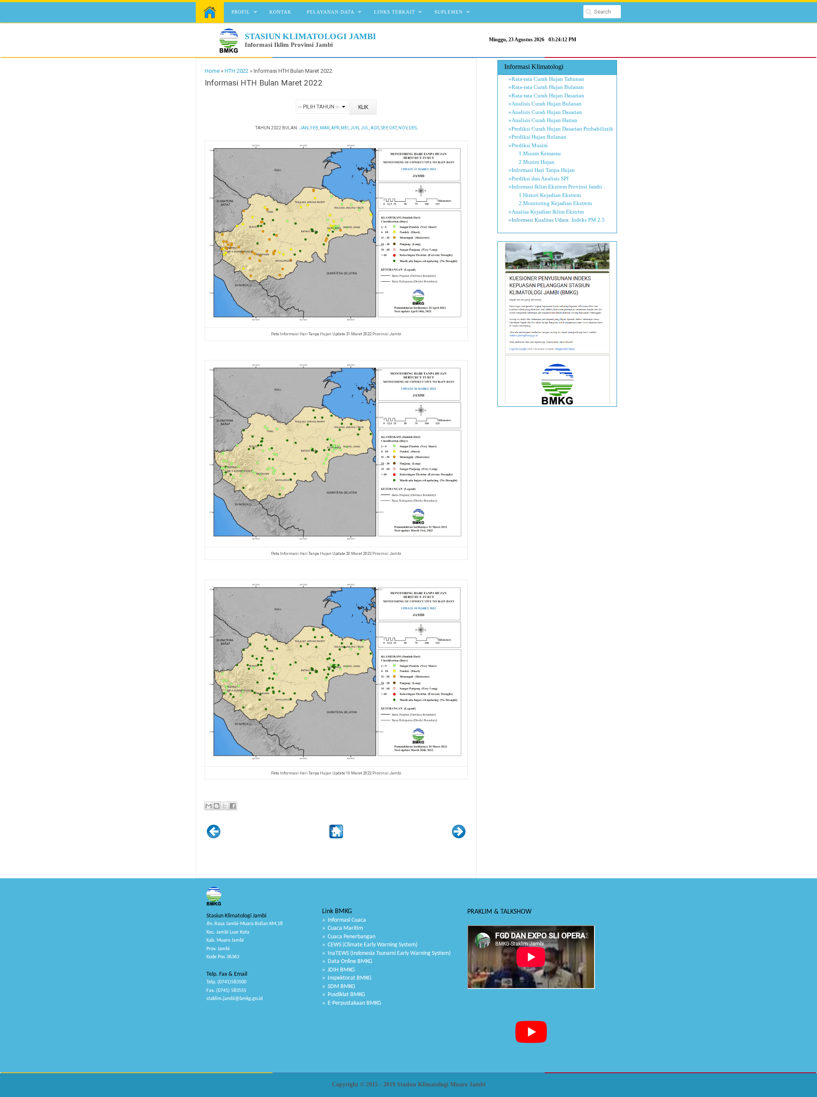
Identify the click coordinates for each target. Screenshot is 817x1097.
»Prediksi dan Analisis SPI (538, 178)
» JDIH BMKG (338, 970)
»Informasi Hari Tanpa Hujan (541, 170)
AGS (375, 128)
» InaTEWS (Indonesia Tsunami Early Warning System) (386, 953)
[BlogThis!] (216, 806)
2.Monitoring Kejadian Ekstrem (550, 203)
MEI (345, 128)
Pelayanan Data (330, 11)
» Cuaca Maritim (342, 928)
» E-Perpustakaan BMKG (351, 1003)
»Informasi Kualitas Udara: (539, 220)
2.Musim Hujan (531, 162)
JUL (365, 128)
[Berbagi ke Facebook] (233, 806)
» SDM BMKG (338, 986)
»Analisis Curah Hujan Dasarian (545, 112)
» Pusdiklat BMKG (343, 994)
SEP (384, 128)
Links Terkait (394, 11)
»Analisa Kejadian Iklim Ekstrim (546, 212)
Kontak (280, 11)
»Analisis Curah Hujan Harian (542, 120)
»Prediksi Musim (528, 145)
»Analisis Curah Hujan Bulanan (545, 103)
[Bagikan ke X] (224, 806)
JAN (304, 128)
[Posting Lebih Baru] (213, 836)
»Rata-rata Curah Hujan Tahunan (546, 79)
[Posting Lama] (459, 836)
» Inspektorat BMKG (346, 978)
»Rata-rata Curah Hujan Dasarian (546, 95)
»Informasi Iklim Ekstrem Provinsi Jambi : (556, 186)
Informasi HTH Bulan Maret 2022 (264, 83)
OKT (393, 128)
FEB (314, 128)
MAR (324, 128)
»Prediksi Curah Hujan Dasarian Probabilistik (560, 129)
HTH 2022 (237, 71)
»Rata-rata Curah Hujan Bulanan (546, 87)
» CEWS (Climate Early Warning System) (369, 945)
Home (212, 71)
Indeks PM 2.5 (588, 220)
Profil (240, 11)
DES (413, 128)
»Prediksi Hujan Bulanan (537, 137)
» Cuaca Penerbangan (348, 937)
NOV (402, 128)
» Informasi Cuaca (344, 920)
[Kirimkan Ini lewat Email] (208, 806)
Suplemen (448, 11)
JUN (354, 128)
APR (335, 128)
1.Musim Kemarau (534, 153)
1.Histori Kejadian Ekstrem (544, 195)
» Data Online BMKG (347, 961)
